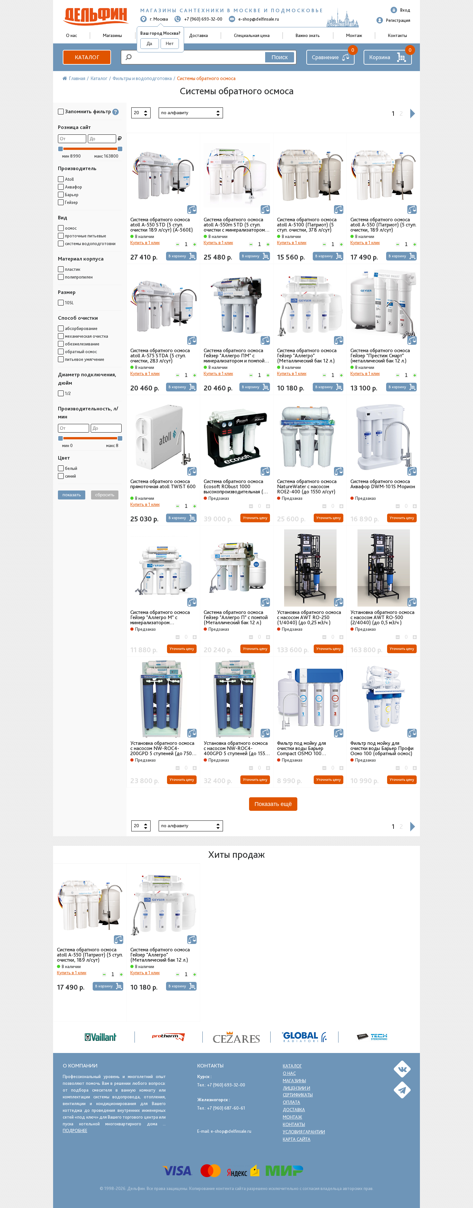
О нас (289, 1073)
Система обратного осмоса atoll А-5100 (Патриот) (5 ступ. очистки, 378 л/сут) (307, 225)
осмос (71, 228)
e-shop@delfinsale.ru (258, 19)
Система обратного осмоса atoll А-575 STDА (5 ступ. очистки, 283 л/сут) (160, 355)
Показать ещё (273, 804)
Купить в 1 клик (145, 242)
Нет (169, 43)
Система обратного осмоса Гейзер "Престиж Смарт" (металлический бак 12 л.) (380, 355)
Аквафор (73, 187)
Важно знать (308, 35)
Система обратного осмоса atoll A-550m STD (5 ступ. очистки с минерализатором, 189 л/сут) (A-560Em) (235, 225)
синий (70, 476)
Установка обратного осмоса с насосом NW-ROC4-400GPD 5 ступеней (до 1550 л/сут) (236, 748)
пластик (72, 269)
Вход (405, 10)
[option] (237, 1037)
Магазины (112, 35)
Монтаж (354, 35)
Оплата (291, 1102)
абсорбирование (81, 328)
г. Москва (159, 19)
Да (149, 43)
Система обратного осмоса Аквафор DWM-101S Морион (382, 484)
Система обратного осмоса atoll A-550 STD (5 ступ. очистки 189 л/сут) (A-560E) (161, 225)
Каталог (87, 57)
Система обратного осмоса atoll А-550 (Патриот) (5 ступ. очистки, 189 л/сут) (383, 225)
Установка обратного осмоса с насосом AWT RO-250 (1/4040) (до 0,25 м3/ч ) (309, 617)
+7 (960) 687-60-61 (226, 1108)
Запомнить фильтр (88, 111)
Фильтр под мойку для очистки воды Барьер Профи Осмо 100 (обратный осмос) (381, 748)
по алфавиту (174, 112)
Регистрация (398, 20)
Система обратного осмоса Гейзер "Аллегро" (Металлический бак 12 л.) (307, 355)
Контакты (397, 35)
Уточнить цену (255, 518)
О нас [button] (71, 35)
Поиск (280, 57)
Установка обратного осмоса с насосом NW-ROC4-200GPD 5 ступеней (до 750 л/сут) (162, 748)
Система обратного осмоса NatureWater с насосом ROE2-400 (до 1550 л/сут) (307, 486)
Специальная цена (252, 35)
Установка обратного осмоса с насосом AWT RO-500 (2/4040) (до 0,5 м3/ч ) (382, 617)
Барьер (72, 194)
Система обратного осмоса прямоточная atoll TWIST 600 (163, 484)
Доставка (198, 35)
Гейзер (71, 202)
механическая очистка (86, 336)
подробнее (75, 1130)
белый (71, 468)
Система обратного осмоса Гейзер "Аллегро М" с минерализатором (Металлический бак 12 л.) (160, 617)
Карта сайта (297, 1139)
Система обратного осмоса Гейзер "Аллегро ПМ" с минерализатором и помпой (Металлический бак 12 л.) (234, 355)
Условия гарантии (304, 1131)
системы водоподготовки (90, 243)
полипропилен (79, 277)
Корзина (379, 57)
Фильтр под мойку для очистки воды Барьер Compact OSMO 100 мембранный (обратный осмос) (303, 748)
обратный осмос (81, 351)
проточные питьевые (85, 235)
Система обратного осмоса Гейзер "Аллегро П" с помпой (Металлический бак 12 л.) (236, 617)
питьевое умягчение (84, 359)
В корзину (177, 256)
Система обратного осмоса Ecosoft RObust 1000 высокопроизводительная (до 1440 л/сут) (236, 486)
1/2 (68, 393)
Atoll (69, 179)
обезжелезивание (82, 344)
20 (136, 112)
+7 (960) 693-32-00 (203, 19)
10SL (69, 302)
